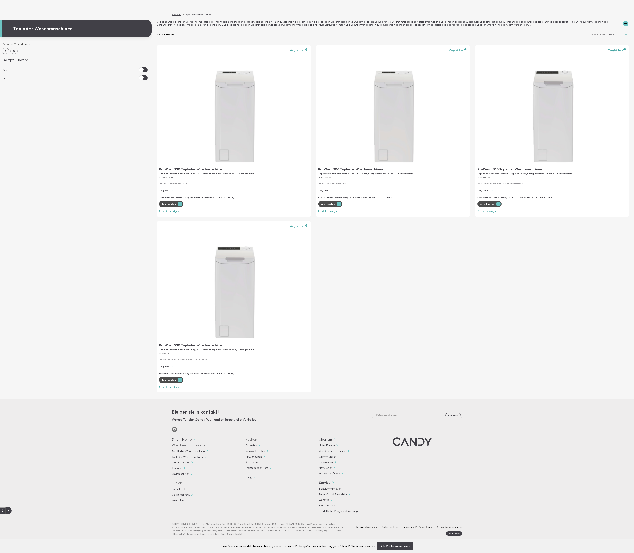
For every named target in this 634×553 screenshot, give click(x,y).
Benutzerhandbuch (330, 488)
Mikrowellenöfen (255, 451)
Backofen (251, 445)
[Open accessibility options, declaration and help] (3, 510)
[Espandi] (625, 23)
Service (325, 483)
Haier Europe (327, 445)
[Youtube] (174, 429)
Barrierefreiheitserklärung (449, 527)
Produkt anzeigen (169, 211)
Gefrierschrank (181, 494)
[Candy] (412, 441)
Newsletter (325, 467)
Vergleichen (297, 50)
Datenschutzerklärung (367, 527)
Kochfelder (252, 462)
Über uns (326, 439)
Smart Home (182, 439)
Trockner (177, 468)
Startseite (176, 14)
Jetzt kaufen (169, 204)
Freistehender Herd (256, 467)
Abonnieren (453, 415)
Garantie (324, 499)
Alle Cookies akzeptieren (395, 546)
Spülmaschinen (180, 473)
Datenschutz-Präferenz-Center (417, 527)
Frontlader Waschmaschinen (189, 451)
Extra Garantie (327, 505)
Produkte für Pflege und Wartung (338, 511)
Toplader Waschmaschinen (188, 457)
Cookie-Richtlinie (390, 527)
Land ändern (454, 533)
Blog (248, 477)
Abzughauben (253, 456)
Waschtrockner (181, 462)
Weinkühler (178, 500)
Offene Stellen (327, 456)
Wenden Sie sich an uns (332, 451)
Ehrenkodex (326, 462)
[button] (233, 190)
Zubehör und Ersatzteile (333, 494)
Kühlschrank (179, 489)
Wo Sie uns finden (329, 473)
